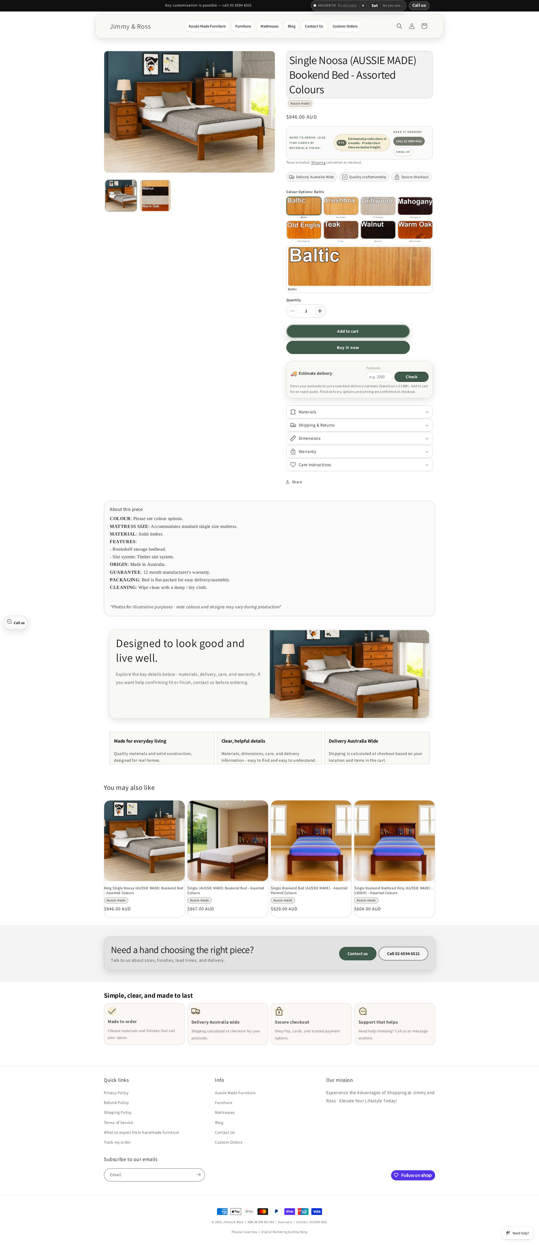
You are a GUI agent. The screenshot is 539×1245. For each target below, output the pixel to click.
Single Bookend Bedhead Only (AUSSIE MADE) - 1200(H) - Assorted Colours (393, 890)
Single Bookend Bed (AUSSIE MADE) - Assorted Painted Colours (309, 890)
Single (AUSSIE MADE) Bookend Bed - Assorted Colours (226, 890)
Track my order (117, 1142)
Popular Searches (244, 1232)
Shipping (318, 162)
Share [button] (297, 481)
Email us (403, 152)
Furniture (223, 1102)
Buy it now (348, 347)
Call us (419, 5)
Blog (219, 1122)
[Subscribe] (198, 1174)
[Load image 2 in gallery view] (155, 195)
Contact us (358, 953)
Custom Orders (229, 1142)
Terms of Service (118, 1122)
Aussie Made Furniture (235, 1093)
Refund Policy (116, 1102)
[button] (207, 26)
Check (411, 376)
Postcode (373, 368)
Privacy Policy (116, 1093)
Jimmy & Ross (233, 1222)
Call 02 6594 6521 (409, 141)
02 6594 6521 (318, 1222)
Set (374, 5)
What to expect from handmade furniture (141, 1132)
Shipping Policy (118, 1112)
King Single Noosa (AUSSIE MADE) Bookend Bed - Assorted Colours (143, 890)
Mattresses (225, 1112)
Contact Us (225, 1132)
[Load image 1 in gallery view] (121, 195)
